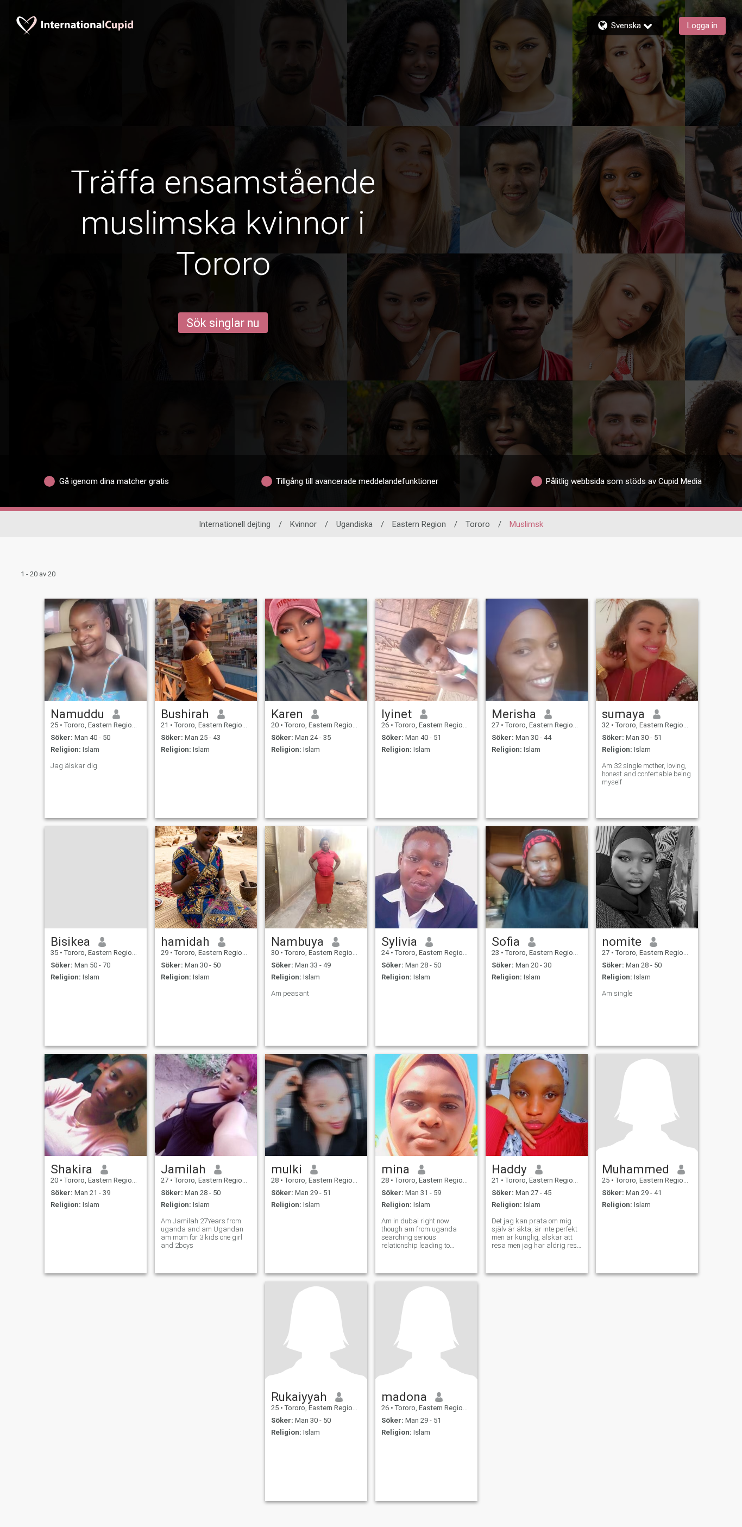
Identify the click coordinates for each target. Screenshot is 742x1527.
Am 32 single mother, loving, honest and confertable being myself (646, 774)
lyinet (396, 714)
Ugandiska (354, 524)
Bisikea (70, 941)
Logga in (702, 25)
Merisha (514, 714)
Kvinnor (303, 524)
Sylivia (399, 941)
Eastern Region (419, 524)
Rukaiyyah (299, 1397)
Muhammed (635, 1169)
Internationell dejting (235, 524)
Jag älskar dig (74, 766)
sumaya (623, 714)
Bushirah (185, 714)
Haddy (509, 1169)
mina (395, 1169)
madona (404, 1397)
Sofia (506, 941)
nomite (622, 941)
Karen (287, 714)
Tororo (478, 524)
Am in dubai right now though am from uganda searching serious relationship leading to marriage (419, 1233)
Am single (617, 993)
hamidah (185, 941)
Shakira (71, 1169)
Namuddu (77, 714)
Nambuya (297, 941)
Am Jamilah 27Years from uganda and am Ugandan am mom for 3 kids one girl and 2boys (202, 1233)
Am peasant (290, 993)
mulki (286, 1169)
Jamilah (183, 1169)
